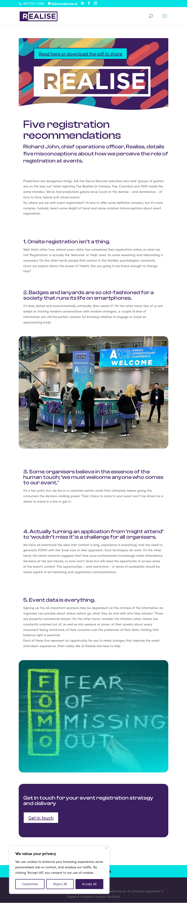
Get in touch (41, 817)
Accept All (89, 884)
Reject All (60, 884)
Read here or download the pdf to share (80, 53)
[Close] (106, 848)
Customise (30, 884)
